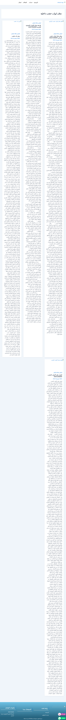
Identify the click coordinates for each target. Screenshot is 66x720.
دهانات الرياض (56, 33)
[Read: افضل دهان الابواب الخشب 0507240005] (54, 364)
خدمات (30, 2)
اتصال (19, 2)
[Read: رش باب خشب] (11, 25)
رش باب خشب (16, 36)
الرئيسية (36, 2)
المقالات (25, 2)
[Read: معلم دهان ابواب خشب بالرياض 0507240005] (54, 25)
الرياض (60, 33)
